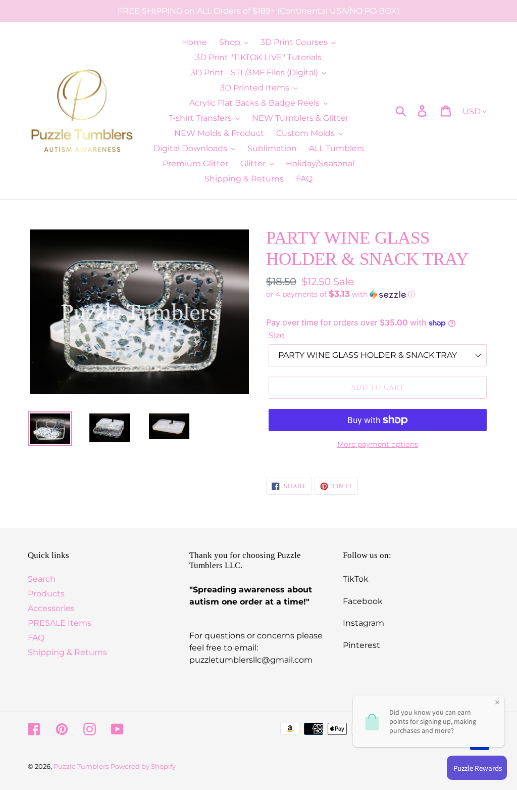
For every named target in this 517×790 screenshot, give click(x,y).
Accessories (51, 608)
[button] (377, 294)
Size (277, 335)
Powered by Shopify (143, 766)
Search (42, 579)
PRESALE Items (59, 623)
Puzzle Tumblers (81, 766)
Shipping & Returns (67, 652)
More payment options (377, 444)
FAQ (36, 637)
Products (46, 593)
